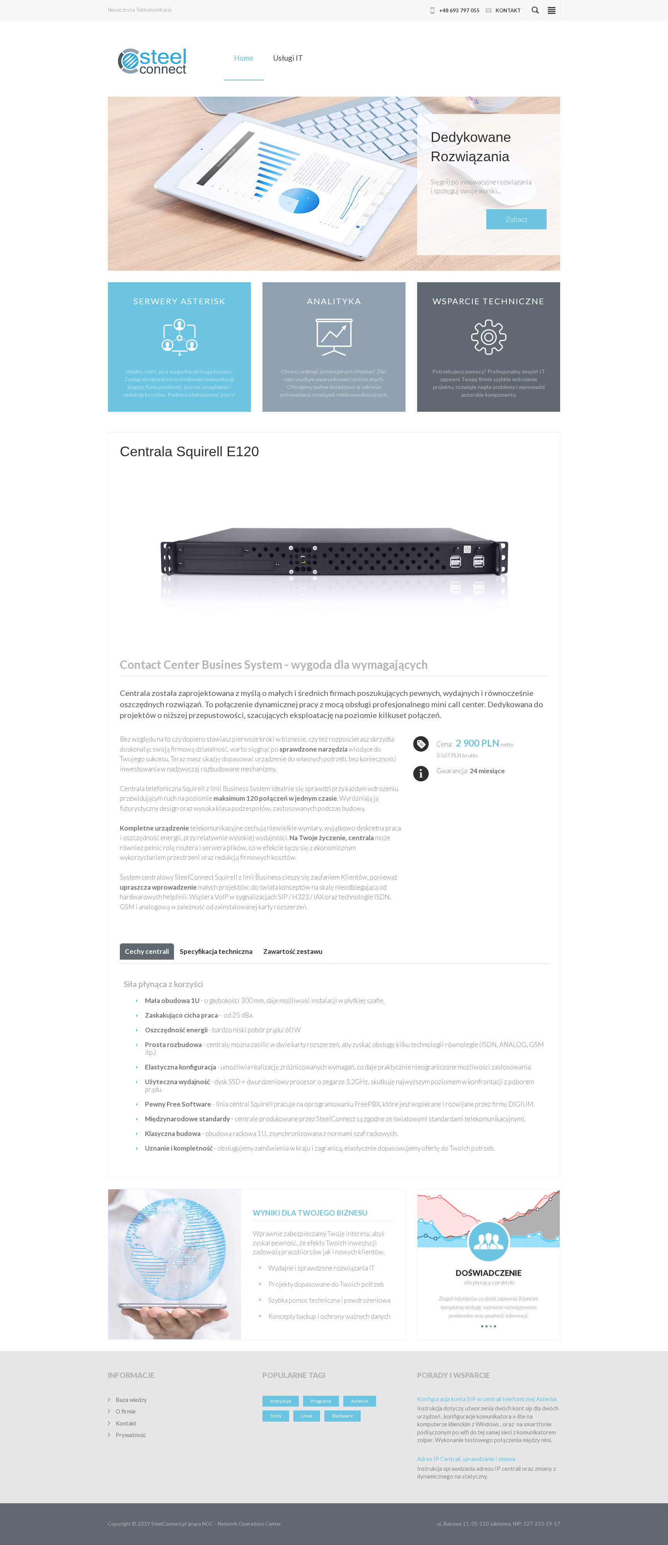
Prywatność (131, 1434)
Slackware (342, 1416)
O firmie (126, 1411)
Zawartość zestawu (292, 951)
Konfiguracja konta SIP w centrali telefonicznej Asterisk (487, 1398)
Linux (306, 1416)
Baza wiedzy (131, 1399)
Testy (275, 1416)
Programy (321, 1401)
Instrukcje (280, 1401)
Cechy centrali (147, 951)
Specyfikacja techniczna (216, 951)
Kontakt (126, 1423)
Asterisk (359, 1401)
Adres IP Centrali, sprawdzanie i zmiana (466, 1458)
